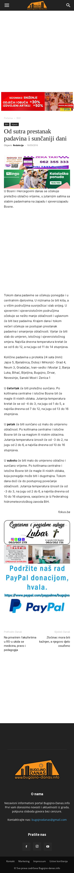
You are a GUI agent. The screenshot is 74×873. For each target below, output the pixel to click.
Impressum (39, 861)
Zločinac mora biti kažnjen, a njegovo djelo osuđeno (54, 642)
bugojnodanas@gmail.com (49, 820)
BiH (19, 118)
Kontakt (10, 861)
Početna (8, 118)
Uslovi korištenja (59, 861)
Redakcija (18, 145)
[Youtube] (48, 847)
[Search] (68, 5)
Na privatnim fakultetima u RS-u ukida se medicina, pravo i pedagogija (20, 644)
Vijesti (15, 124)
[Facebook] (26, 847)
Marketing (24, 861)
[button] (6, 5)
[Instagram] (37, 846)
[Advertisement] (37, 50)
